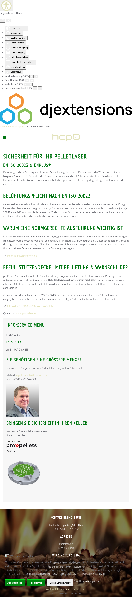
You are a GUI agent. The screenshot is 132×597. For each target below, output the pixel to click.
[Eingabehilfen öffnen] (6, 5)
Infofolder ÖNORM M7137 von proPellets (30, 306)
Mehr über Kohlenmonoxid (22, 255)
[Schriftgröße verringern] (27, 80)
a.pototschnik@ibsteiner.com (32, 375)
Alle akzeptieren (14, 583)
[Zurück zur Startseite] (66, 137)
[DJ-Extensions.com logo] (66, 108)
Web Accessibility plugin (12, 126)
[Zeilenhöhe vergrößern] (30, 84)
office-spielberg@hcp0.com (70, 525)
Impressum (80, 589)
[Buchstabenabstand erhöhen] (40, 88)
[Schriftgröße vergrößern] (32, 80)
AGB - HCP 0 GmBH (17, 349)
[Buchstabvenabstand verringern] (35, 88)
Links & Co (13, 335)
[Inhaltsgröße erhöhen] (36, 76)
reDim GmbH (77, 593)
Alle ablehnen (36, 583)
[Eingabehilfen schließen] (8, 20)
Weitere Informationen (58, 589)
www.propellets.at (26, 313)
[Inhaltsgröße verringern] (31, 76)
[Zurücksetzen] (2, 21)
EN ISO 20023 (14, 342)
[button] (4, 137)
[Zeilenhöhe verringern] (26, 84)
